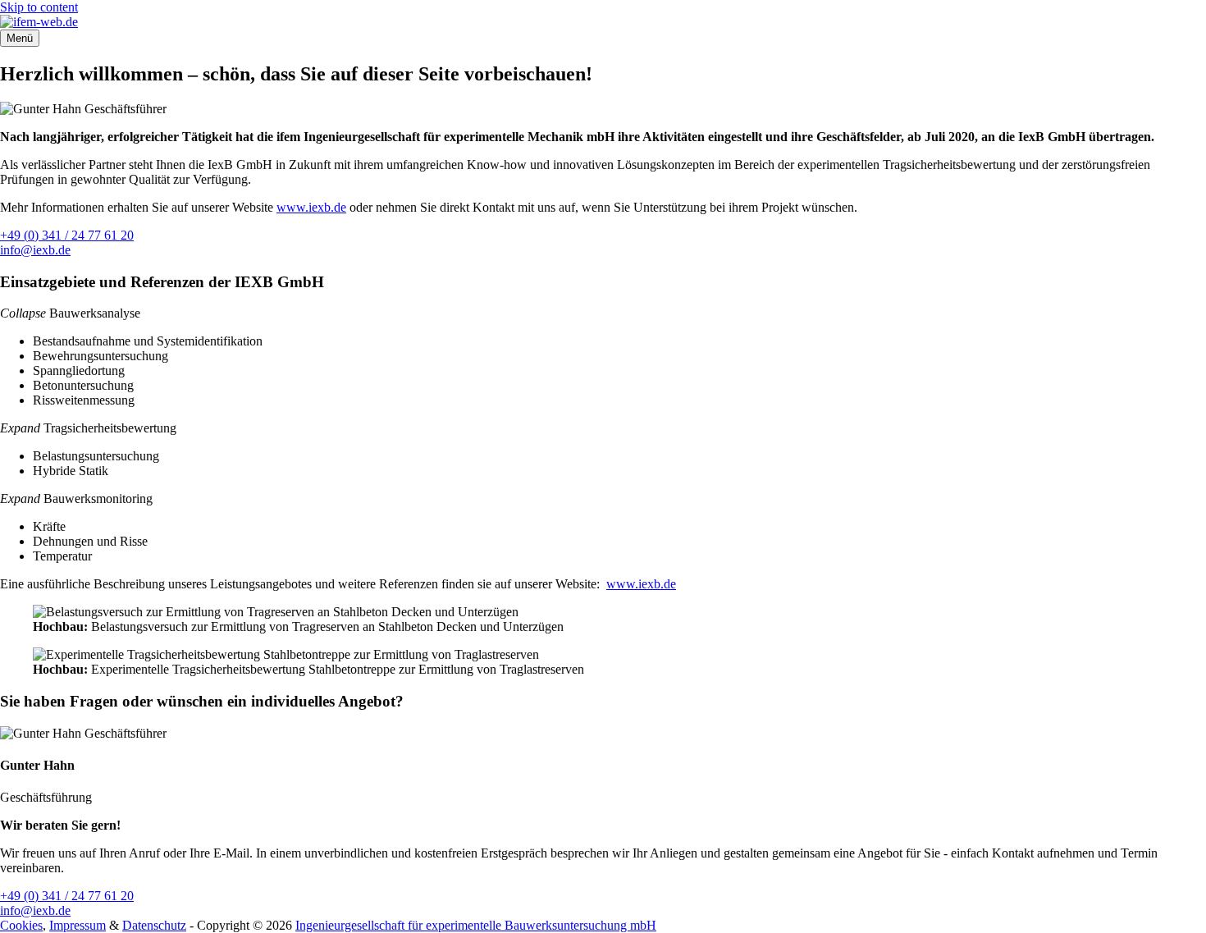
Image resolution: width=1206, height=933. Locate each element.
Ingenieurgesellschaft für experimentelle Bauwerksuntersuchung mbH (475, 925)
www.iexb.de (311, 207)
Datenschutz (154, 925)
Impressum (77, 925)
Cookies (21, 925)
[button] (23, 313)
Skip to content (39, 7)
